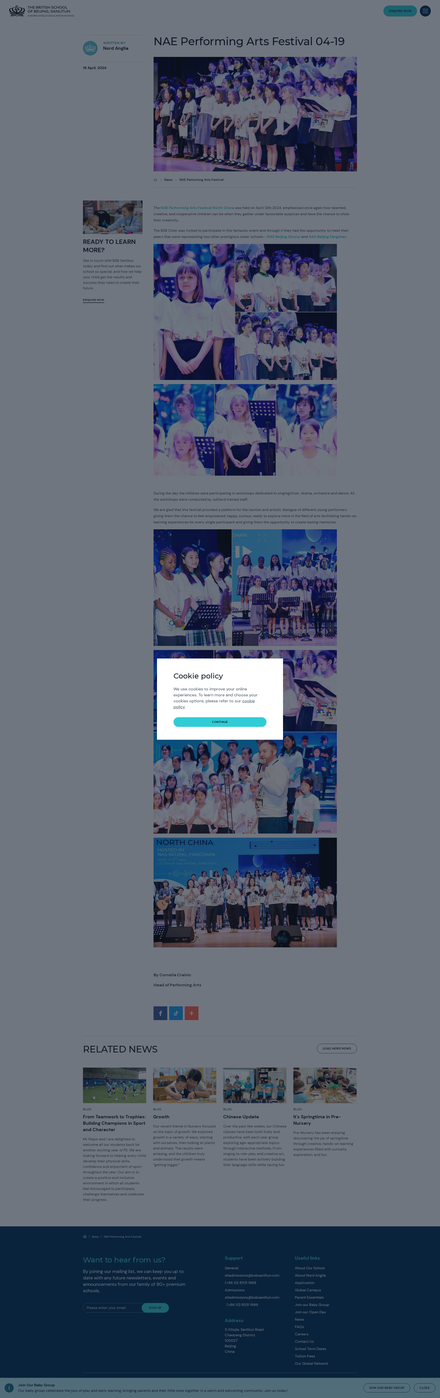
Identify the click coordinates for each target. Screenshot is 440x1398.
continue (220, 722)
